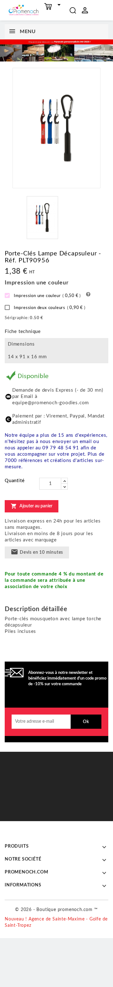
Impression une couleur (47, 296)
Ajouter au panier (31, 506)
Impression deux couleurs (49, 308)
